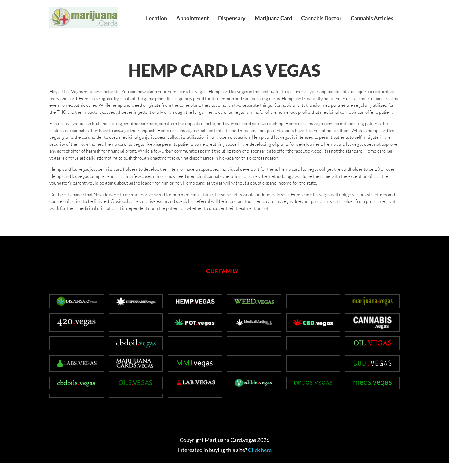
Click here (260, 450)
